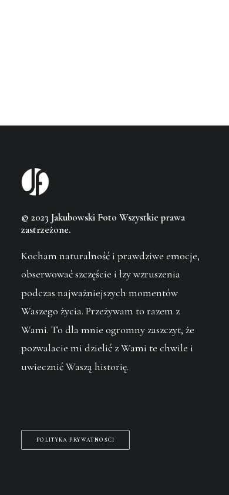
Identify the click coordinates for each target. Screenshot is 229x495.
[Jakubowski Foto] (37, 32)
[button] (202, 32)
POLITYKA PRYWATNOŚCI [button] (75, 439)
